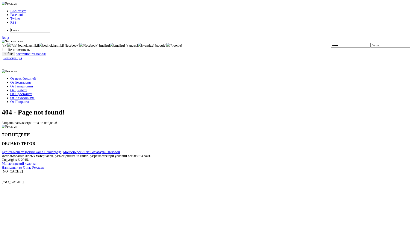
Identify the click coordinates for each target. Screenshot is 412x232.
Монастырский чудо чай (20, 163)
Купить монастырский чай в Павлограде (31, 152)
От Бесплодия (20, 82)
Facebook (17, 15)
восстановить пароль (31, 54)
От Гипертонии (21, 86)
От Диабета (18, 90)
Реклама (38, 167)
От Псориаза (19, 102)
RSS (13, 22)
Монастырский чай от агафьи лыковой (91, 152)
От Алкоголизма (22, 98)
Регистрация (12, 58)
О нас (27, 167)
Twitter (15, 18)
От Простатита (21, 94)
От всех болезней (23, 78)
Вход (5, 38)
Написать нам (12, 167)
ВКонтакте (18, 11)
